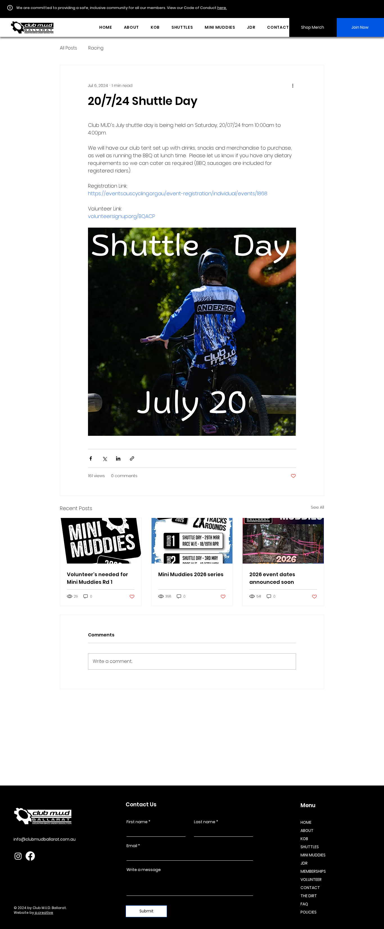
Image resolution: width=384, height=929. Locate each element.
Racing (95, 48)
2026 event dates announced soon (272, 578)
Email (132, 846)
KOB (304, 839)
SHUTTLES (310, 847)
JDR (304, 863)
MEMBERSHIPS (313, 871)
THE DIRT (309, 896)
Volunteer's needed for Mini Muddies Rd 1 (97, 578)
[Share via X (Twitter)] (104, 458)
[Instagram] (18, 856)
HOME (306, 822)
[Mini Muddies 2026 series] (192, 541)
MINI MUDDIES (313, 855)
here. (222, 7)
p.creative (43, 912)
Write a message (144, 870)
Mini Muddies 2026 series (190, 574)
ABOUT (307, 830)
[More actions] (292, 85)
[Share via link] (132, 458)
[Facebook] (30, 856)
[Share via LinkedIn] (118, 458)
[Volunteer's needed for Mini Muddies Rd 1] (100, 541)
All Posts (68, 48)
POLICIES (309, 912)
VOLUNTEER (311, 879)
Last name (204, 822)
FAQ (304, 904)
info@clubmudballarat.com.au (44, 839)
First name (137, 822)
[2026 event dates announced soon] (283, 541)
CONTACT (310, 887)
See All (317, 507)
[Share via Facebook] (90, 458)
